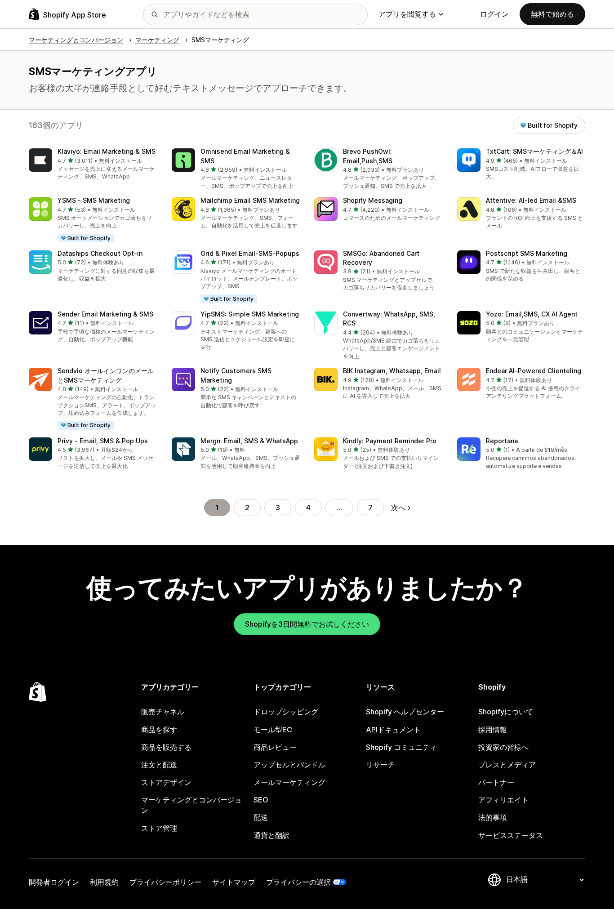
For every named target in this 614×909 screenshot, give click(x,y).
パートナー (496, 782)
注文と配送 (159, 764)
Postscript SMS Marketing (526, 253)
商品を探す (159, 729)
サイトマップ (233, 882)
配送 (261, 817)
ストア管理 (159, 828)
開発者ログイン (54, 882)
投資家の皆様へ (503, 747)
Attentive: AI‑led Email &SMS (531, 200)
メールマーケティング (289, 782)
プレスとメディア (507, 764)
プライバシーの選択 (298, 882)
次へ (398, 507)
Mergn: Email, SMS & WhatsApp (249, 441)
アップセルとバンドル (289, 764)
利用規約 (104, 882)
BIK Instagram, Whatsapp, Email (392, 370)
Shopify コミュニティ (401, 747)
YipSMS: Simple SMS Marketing (249, 314)
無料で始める (552, 13)
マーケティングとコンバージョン (191, 805)
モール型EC (273, 729)
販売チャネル (162, 711)
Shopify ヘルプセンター (405, 711)
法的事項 (492, 817)
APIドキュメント (393, 729)
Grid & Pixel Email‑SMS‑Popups (249, 253)
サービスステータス (510, 835)
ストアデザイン (166, 782)
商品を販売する (166, 747)
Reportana (502, 441)
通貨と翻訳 (271, 835)
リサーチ (380, 764)
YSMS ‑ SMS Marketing (94, 200)
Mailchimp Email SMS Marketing (250, 200)
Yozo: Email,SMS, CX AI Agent (532, 314)
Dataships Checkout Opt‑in (100, 253)
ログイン (494, 13)
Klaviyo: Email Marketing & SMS (107, 151)
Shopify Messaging (372, 200)
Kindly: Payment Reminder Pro (389, 441)
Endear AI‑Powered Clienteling (533, 370)
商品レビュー (275, 747)
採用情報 (492, 729)
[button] (93, 164)
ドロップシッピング (286, 711)
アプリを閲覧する (407, 13)
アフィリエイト (503, 799)
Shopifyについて (505, 711)
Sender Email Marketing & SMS (105, 314)
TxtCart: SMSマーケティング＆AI (534, 151)
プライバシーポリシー (165, 882)
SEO (261, 799)
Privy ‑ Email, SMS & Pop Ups (103, 441)
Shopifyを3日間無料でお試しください (307, 623)
